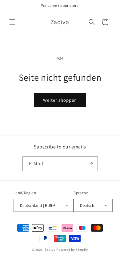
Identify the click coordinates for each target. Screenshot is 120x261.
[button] (12, 22)
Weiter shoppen (60, 100)
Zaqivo (50, 249)
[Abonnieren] (91, 163)
